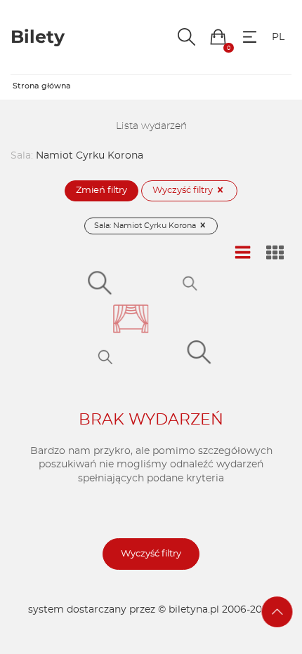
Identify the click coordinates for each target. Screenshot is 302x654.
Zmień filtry (101, 190)
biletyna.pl (194, 610)
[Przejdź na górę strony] (277, 612)
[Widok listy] (243, 253)
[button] (218, 37)
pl (278, 37)
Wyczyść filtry (183, 190)
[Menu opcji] (249, 37)
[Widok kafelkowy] (275, 253)
